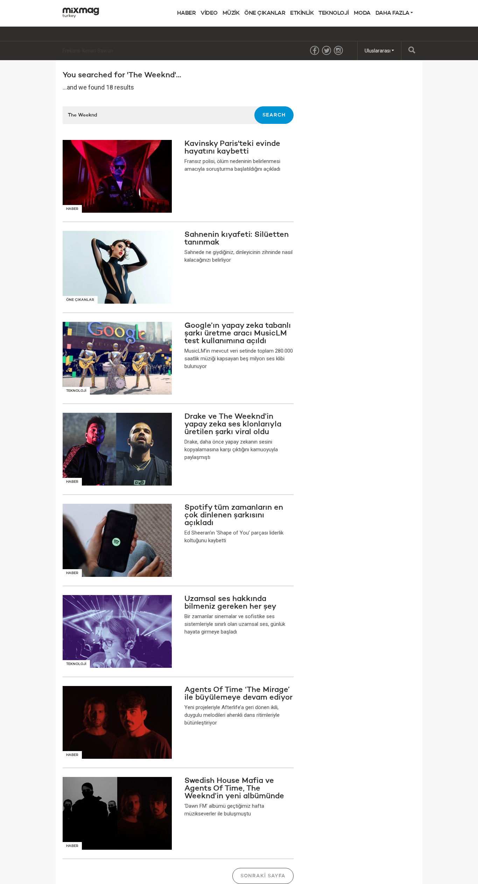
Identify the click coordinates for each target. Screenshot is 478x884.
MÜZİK (231, 13)
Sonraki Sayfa (263, 876)
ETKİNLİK (302, 13)
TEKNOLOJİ (333, 13)
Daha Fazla (393, 13)
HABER (186, 13)
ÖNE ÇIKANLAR (264, 13)
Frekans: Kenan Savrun (88, 51)
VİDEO (209, 13)
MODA (362, 13)
